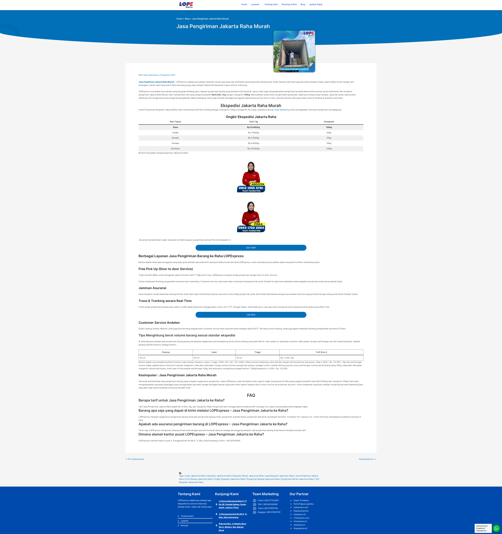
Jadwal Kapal (315, 4)
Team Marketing (281, 109)
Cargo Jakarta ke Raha (195, 476)
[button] (256, 4)
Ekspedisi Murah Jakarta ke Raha (248, 476)
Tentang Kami (271, 4)
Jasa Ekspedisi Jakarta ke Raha (279, 476)
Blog (303, 4)
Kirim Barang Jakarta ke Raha (199, 479)
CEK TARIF (251, 247)
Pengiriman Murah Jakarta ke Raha (297, 479)
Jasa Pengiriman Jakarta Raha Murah (156, 82)
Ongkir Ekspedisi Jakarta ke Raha (229, 479)
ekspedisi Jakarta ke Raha (219, 476)
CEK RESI (251, 315)
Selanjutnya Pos (367, 459)
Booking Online (289, 4)
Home (244, 4)
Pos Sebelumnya (135, 459)
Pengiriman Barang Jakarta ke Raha (263, 479)
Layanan (255, 4)
